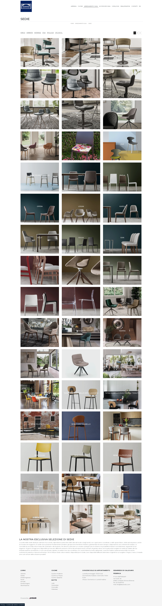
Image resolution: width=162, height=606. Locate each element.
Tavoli (22, 579)
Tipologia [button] (50, 32)
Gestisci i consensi (18, 604)
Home (72, 23)
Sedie (90, 23)
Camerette (54, 585)
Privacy (3, 604)
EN (140, 6)
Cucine (80, 6)
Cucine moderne (57, 573)
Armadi (23, 581)
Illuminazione (25, 585)
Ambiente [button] (30, 32)
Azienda (73, 6)
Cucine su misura (57, 575)
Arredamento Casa (91, 6)
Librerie (23, 573)
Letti (52, 583)
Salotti (23, 575)
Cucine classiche (56, 577)
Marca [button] (23, 32)
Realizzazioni (125, 6)
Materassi (54, 589)
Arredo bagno (25, 583)
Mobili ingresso (26, 577)
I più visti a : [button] (59, 32)
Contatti (134, 6)
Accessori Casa (104, 6)
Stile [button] (44, 32)
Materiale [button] (37, 32)
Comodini (54, 587)
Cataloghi (115, 6)
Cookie (8, 604)
